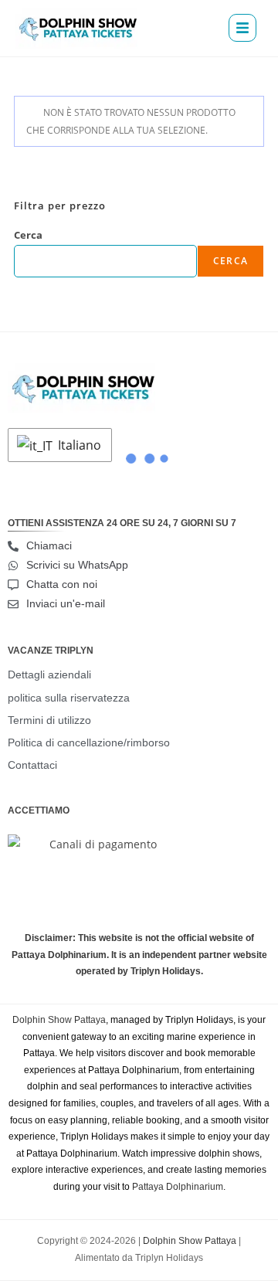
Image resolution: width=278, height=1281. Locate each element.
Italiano (78, 445)
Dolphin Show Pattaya (59, 1019)
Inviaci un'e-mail (65, 603)
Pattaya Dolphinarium (177, 1186)
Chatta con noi (61, 584)
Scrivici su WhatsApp (77, 565)
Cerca (28, 235)
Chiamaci (49, 545)
